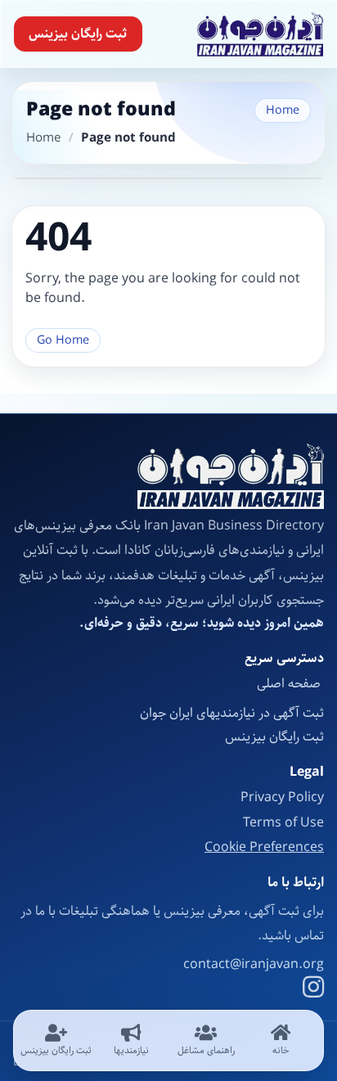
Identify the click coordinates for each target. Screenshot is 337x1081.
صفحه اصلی (290, 684)
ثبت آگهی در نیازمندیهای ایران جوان (232, 713)
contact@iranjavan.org (253, 965)
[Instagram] (313, 989)
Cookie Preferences (264, 848)
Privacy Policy (282, 797)
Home (282, 110)
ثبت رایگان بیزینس (78, 34)
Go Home (63, 340)
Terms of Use (283, 823)
